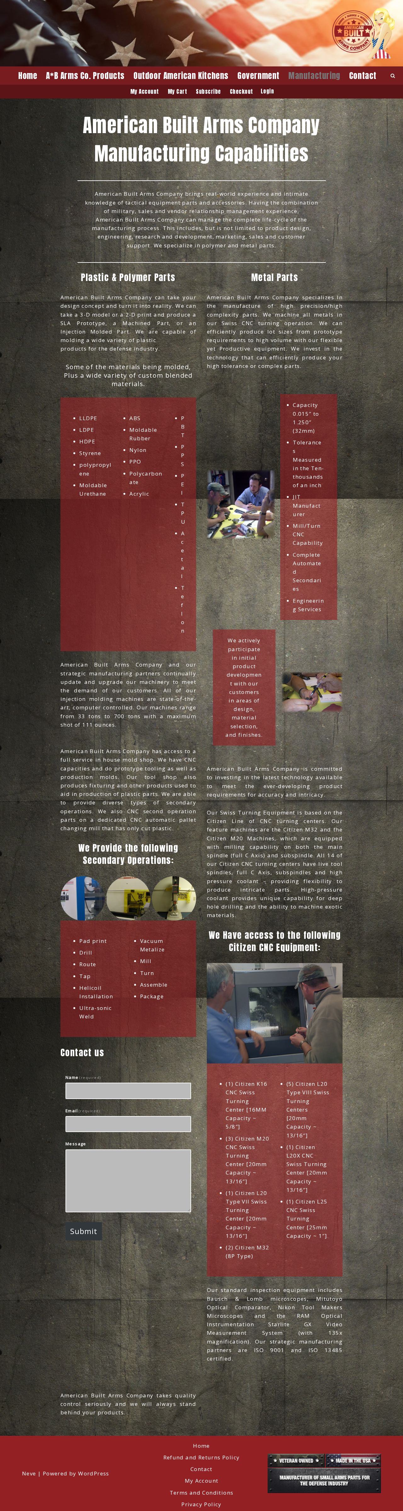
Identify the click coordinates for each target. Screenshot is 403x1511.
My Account (144, 91)
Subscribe (208, 91)
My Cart (177, 91)
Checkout (241, 91)
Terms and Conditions (202, 1492)
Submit (83, 1231)
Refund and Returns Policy (201, 1457)
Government (258, 76)
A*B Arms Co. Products (85, 76)
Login (267, 91)
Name (83, 1077)
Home (27, 76)
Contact (363, 76)
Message (75, 1144)
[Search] (392, 75)
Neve (29, 1473)
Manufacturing (314, 76)
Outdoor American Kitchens (181, 76)
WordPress (93, 1473)
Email (82, 1111)
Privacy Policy (201, 1504)
